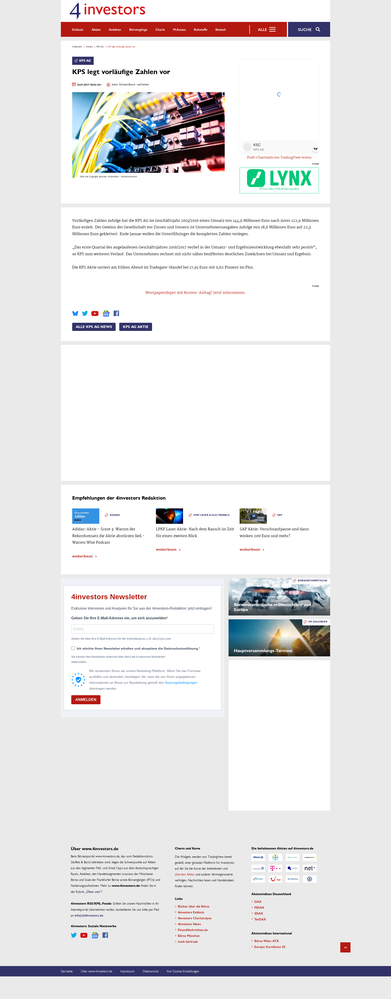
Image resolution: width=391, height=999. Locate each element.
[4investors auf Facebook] (116, 313)
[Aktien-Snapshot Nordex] (258, 879)
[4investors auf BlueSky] (75, 313)
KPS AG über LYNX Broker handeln (279, 189)
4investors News (189, 924)
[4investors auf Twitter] (85, 313)
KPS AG (100, 46)
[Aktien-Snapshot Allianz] (258, 857)
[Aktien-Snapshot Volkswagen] (310, 879)
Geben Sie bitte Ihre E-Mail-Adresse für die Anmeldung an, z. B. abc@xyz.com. (121, 638)
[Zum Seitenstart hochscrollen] (345, 947)
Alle (262, 29)
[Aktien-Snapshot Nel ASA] (310, 868)
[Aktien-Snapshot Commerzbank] (310, 857)
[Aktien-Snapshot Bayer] (275, 857)
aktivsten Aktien (185, 874)
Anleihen (115, 29)
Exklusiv (77, 29)
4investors (77, 46)
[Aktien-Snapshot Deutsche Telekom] (275, 868)
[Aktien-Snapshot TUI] (275, 879)
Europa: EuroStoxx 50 (269, 946)
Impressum (127, 971)
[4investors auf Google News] (106, 314)
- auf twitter (142, 85)
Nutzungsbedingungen (181, 682)
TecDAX (260, 919)
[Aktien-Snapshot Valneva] (292, 879)
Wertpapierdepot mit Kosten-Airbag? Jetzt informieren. (195, 293)
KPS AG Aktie (135, 327)
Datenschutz (151, 971)
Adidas (115, 515)
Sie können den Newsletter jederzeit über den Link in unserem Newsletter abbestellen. (118, 659)
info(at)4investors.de (89, 915)
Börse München (189, 935)
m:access (179, 29)
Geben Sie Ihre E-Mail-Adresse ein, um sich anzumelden (119, 618)
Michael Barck (127, 85)
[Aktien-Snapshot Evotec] (292, 868)
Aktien (96, 29)
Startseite (67, 971)
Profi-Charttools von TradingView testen (279, 157)
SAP (279, 515)
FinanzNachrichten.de (193, 929)
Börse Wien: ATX (266, 940)
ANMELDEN (85, 700)
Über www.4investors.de (96, 971)
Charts (160, 29)
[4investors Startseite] (107, 11)
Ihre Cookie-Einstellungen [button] (183, 971)
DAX (258, 901)
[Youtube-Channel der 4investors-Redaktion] (94, 313)
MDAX (259, 907)
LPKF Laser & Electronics (211, 515)
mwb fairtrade (188, 941)
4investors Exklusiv (191, 912)
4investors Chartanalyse (194, 918)
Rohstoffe (200, 29)
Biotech (220, 29)
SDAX (258, 913)
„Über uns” (93, 891)
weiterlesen (82, 556)
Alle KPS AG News (94, 327)
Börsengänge (138, 29)
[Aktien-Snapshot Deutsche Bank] (258, 868)
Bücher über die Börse (193, 906)
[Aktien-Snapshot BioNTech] (292, 857)
